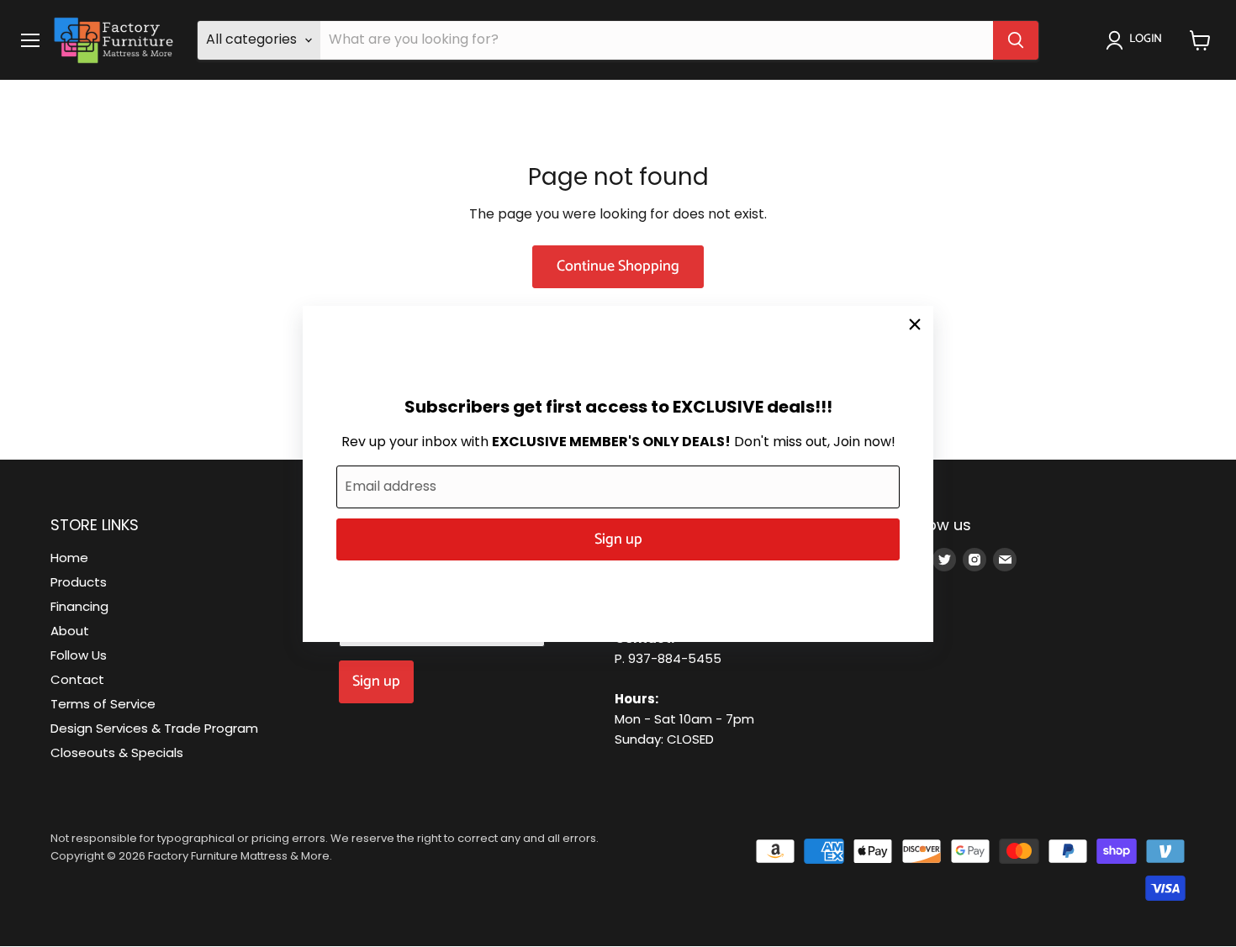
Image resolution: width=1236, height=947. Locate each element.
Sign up (618, 539)
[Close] (914, 324)
